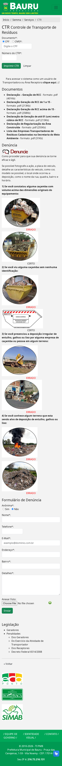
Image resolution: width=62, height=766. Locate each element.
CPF (7, 41)
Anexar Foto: (9, 599)
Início (6, 19)
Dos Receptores (20, 648)
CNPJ (17, 41)
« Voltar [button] (8, 663)
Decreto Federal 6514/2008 (26, 651)
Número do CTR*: (12, 53)
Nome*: (6, 515)
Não (16, 509)
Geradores (13, 630)
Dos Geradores (20, 637)
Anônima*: (8, 505)
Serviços (29, 19)
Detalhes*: (8, 573)
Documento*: (9, 38)
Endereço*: (8, 550)
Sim (7, 509)
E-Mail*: (6, 538)
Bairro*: (6, 561)
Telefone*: (8, 526)
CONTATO (51, 734)
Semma (16, 19)
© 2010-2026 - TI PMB (31, 746)
